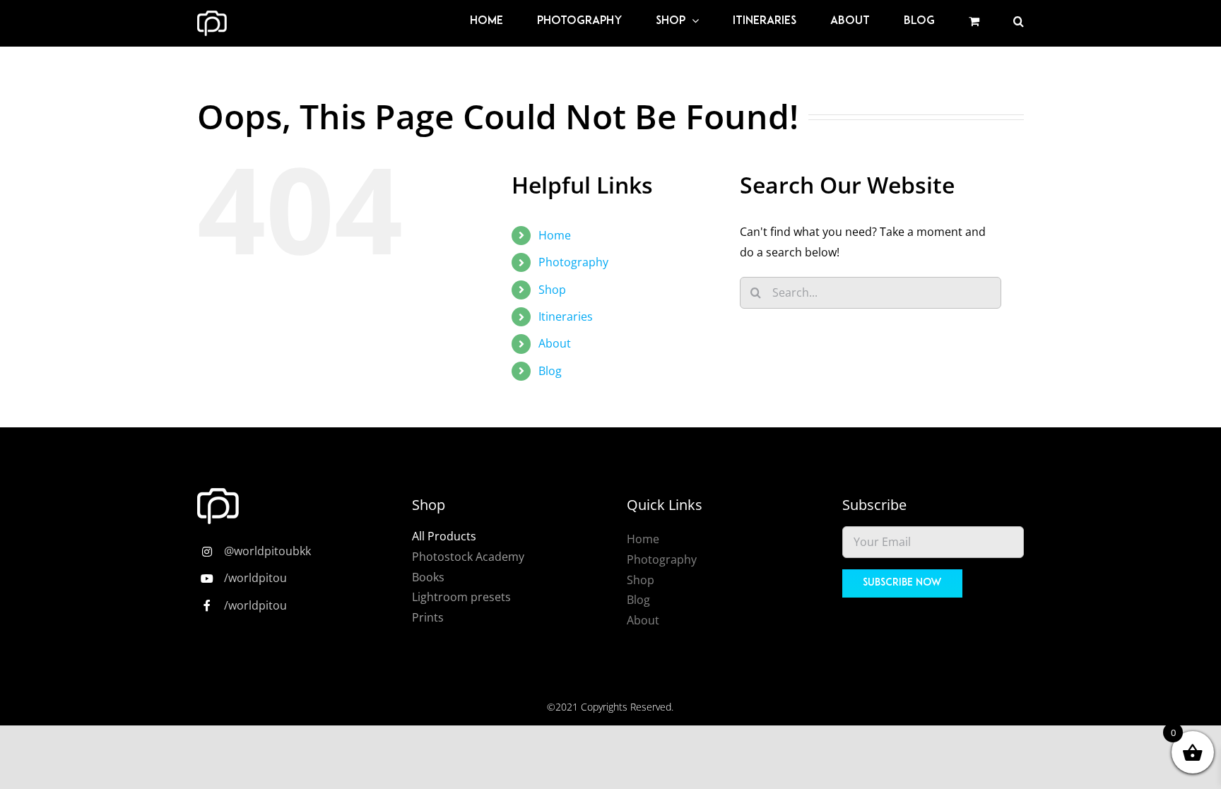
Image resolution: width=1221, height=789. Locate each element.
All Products (444, 536)
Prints (428, 617)
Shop (552, 289)
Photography (573, 262)
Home (554, 235)
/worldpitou (255, 578)
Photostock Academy (468, 556)
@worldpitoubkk (267, 551)
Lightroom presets (461, 597)
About (554, 343)
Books (428, 577)
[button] (1018, 21)
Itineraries (565, 316)
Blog (550, 371)
